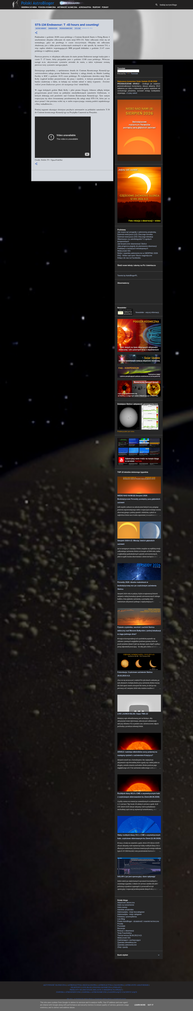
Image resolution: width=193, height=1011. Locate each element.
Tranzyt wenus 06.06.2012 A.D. (129, 935)
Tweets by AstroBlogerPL (127, 275)
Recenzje (121, 928)
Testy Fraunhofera (124, 933)
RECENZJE (87, 989)
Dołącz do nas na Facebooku (129, 258)
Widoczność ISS (123, 251)
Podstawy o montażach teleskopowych (132, 248)
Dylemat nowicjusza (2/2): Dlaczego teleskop (135, 237)
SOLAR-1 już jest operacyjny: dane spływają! (136, 877)
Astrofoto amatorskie (125, 910)
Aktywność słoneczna (126, 903)
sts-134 (77, 28)
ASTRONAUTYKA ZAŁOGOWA (111, 985)
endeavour (53, 28)
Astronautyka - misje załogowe (129, 914)
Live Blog (121, 919)
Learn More (139, 1005)
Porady (120, 924)
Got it (150, 1005)
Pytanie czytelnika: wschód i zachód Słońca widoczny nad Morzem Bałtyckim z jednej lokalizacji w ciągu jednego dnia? (139, 630)
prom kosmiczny (66, 28)
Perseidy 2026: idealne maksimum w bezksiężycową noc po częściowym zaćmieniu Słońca (136, 585)
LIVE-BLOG (87, 987)
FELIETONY (76, 987)
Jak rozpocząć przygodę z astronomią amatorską (136, 232)
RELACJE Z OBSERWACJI (103, 989)
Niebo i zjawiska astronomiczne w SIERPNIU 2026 (137, 253)
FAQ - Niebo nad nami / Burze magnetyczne (134, 255)
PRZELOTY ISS (76, 989)
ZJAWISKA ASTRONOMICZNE (94, 992)
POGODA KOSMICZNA (102, 987)
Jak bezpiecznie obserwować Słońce (132, 244)
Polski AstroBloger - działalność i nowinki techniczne (138, 921)
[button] (36, 32)
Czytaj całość (132, 93)
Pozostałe (121, 926)
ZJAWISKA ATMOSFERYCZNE (68, 992)
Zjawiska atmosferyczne (126, 942)
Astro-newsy (41, 28)
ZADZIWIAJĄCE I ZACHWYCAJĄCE (122, 992)
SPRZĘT (118, 989)
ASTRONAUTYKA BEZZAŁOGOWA (82, 985)
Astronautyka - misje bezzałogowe (131, 912)
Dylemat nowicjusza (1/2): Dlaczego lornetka (135, 234)
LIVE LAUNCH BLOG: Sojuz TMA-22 (132, 714)
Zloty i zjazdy (122, 947)
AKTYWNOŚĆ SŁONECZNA (54, 985)
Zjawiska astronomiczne (127, 945)
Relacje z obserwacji (125, 931)
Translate (134, 74)
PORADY (117, 987)
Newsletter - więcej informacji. (147, 312)
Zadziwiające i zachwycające (129, 940)
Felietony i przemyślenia (127, 917)
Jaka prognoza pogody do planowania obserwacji (137, 246)
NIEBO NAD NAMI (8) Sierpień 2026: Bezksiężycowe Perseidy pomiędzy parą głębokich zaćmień (138, 499)
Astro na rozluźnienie (125, 905)
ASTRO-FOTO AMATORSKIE (137, 985)
